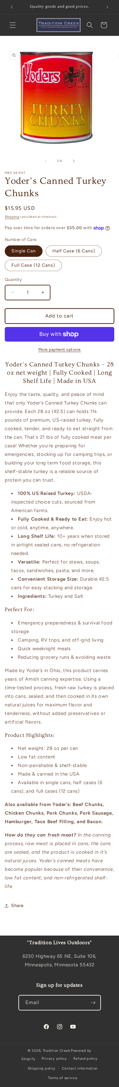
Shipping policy (42, 1068)
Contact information (80, 1068)
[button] (13, 25)
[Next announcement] (107, 7)
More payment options (59, 349)
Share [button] (17, 905)
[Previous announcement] (12, 7)
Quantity (13, 279)
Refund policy (85, 1059)
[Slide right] (74, 161)
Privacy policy (54, 1059)
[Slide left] (46, 161)
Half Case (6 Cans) (73, 251)
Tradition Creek (56, 1051)
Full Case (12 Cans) (33, 265)
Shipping (12, 217)
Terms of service (62, 1078)
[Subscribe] (93, 1002)
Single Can (23, 251)
